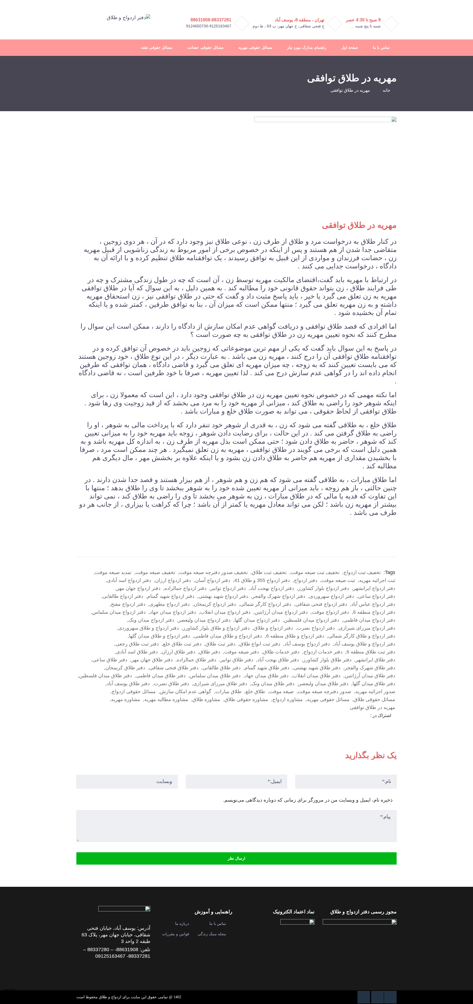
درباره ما (182, 923)
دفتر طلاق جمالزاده (196, 659)
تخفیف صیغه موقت (155, 572)
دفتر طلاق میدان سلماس (215, 675)
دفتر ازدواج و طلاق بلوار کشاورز (216, 628)
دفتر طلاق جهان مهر (152, 659)
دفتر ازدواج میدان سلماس (119, 612)
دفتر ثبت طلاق (220, 644)
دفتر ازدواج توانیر (228, 588)
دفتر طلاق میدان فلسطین (105, 675)
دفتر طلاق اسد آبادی (137, 652)
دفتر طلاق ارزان (178, 652)
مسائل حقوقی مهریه (255, 47)
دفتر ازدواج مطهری (169, 604)
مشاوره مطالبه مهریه (166, 699)
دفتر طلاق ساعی (110, 659)
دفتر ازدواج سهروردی (331, 596)
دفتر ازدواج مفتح (128, 604)
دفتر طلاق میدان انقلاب (317, 675)
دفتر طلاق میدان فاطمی (161, 675)
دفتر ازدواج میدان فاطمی (369, 620)
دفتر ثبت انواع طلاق (260, 644)
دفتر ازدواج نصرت (316, 628)
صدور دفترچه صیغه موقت (324, 691)
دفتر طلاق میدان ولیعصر (323, 683)
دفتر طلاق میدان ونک (273, 683)
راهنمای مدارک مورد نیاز (307, 47)
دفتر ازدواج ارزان (173, 580)
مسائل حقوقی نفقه (156, 47)
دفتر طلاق (209, 652)
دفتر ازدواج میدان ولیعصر (204, 620)
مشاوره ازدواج (287, 699)
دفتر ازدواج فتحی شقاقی (321, 604)
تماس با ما (381, 47)
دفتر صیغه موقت (241, 652)
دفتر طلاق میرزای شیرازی (220, 683)
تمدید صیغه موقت (113, 572)
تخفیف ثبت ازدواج (362, 572)
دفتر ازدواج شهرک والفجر (278, 596)
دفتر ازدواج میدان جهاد (173, 612)
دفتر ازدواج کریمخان (215, 604)
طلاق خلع (255, 691)
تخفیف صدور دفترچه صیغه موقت (213, 572)
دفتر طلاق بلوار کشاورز (327, 659)
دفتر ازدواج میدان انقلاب (225, 612)
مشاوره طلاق (206, 699)
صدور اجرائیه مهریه (375, 691)
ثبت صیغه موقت (338, 580)
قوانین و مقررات (175, 934)
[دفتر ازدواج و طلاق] (128, 17)
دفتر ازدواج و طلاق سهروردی (148, 628)
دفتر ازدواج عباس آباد (373, 604)
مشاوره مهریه (125, 699)
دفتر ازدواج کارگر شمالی (265, 604)
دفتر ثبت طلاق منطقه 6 (371, 652)
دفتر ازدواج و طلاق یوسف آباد (364, 644)
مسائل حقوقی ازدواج (134, 691)
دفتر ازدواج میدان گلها (257, 620)
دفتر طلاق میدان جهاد (267, 675)
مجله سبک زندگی (212, 934)
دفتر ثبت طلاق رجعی (137, 644)
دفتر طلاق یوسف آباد (128, 683)
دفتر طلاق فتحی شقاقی (173, 667)
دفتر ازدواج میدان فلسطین (311, 620)
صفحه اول (349, 47)
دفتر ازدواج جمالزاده (185, 588)
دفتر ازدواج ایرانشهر (374, 588)
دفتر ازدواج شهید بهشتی (223, 596)
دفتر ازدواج (305, 580)
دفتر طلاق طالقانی (222, 667)
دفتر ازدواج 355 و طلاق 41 (262, 580)
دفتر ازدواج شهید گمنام (170, 596)
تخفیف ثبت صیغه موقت (315, 572)
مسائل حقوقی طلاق (374, 699)
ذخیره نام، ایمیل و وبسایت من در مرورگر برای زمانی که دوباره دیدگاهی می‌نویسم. (308, 800)
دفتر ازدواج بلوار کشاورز (323, 588)
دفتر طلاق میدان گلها (374, 683)
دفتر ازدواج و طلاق (273, 628)
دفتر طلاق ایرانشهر (375, 659)
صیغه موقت (281, 691)
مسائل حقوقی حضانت (205, 47)
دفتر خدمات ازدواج (323, 652)
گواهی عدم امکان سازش (185, 691)
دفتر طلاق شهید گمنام (267, 667)
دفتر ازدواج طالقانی (123, 596)
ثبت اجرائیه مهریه (377, 580)
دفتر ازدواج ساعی (376, 596)
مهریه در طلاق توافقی (372, 707)
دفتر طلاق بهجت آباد (278, 659)
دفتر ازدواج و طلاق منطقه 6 (295, 636)
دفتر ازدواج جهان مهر (138, 588)
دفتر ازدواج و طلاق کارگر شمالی (361, 636)
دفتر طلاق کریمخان (125, 667)
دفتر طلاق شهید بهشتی (317, 667)
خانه (386, 90)
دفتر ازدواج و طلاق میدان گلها (159, 636)
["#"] (390, 997)
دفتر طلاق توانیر (236, 659)
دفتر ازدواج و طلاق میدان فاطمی (228, 636)
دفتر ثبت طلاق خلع (182, 644)
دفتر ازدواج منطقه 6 (374, 612)
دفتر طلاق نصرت (171, 683)
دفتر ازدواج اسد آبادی (129, 580)
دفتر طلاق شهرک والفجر (370, 667)
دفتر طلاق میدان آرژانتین (370, 675)
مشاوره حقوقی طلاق (246, 699)
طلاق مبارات (228, 691)
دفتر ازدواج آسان (212, 580)
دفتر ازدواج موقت (330, 612)
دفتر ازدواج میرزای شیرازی (367, 628)
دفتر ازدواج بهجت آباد (272, 588)
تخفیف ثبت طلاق (269, 572)
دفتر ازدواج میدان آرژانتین (281, 612)
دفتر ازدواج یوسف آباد (307, 644)
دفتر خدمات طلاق (281, 652)
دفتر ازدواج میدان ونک (151, 620)
